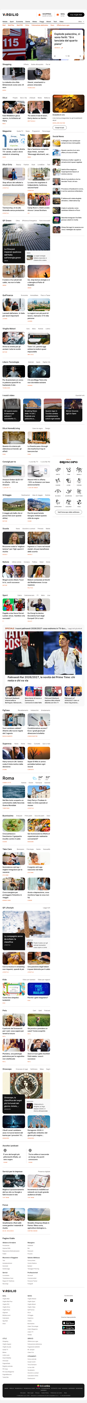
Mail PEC (20, 25)
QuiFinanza (8, 295)
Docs (52, 25)
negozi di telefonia (8, 1281)
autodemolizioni (7, 1263)
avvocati (30, 1275)
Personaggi (46, 131)
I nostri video (8, 395)
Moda (4, 90)
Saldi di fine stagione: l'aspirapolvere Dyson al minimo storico (70, 172)
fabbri (4, 1254)
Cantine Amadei (32, 1230)
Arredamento (45, 710)
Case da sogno (37, 428)
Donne (27, 21)
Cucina (5, 841)
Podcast (47, 1010)
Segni (48, 1069)
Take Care (7, 849)
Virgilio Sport (31, 1301)
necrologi (5, 1284)
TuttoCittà (5, 1377)
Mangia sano (7, 900)
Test (48, 164)
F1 (38, 595)
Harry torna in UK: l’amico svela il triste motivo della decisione (13, 764)
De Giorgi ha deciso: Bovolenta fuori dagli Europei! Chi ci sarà (36, 615)
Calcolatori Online (33, 1375)
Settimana (33, 1069)
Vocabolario (31, 1370)
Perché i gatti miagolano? (38, 998)
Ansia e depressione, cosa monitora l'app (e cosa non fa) (38, 895)
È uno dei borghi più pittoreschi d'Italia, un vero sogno (12, 1156)
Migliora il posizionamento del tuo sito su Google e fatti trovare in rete (13, 1192)
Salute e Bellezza (34, 1257)
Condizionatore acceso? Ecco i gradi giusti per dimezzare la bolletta (37, 730)
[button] (80, 56)
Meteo (34, 21)
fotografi (30, 1284)
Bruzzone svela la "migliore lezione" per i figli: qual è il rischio (13, 549)
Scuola (6, 528)
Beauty (18, 164)
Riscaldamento (23, 710)
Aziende (47, 783)
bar (29, 1248)
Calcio (56, 47)
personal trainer (32, 1281)
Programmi (36, 131)
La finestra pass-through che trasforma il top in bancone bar (38, 448)
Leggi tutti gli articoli (75, 628)
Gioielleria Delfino (59, 123)
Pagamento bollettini (34, 1347)
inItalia (30, 1321)
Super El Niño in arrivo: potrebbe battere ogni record (37, 764)
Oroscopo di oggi (22, 1069)
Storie (48, 562)
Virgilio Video (31, 1307)
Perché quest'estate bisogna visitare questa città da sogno (37, 515)
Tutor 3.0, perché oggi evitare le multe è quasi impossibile (37, 349)
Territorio (6, 808)
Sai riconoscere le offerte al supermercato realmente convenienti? (39, 836)
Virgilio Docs (6, 1310)
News (28, 131)
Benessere (20, 849)
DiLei (5, 98)
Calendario (6, 1318)
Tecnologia (31, 87)
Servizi (5, 1272)
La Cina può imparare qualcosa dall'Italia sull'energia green (12, 253)
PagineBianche (7, 1374)
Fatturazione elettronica (40, 25)
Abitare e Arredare (9, 1242)
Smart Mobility (7, 1358)
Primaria (40, 528)
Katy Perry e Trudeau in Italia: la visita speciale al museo (37, 802)
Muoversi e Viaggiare (10, 1257)
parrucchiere (31, 1260)
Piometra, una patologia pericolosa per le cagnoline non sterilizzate (13, 1056)
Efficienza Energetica (29, 220)
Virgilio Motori (9, 329)
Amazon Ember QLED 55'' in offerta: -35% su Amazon (13, 482)
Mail (4, 25)
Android (31, 362)
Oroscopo (7, 1069)
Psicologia (30, 849)
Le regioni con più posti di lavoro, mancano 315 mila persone (38, 315)
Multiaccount (6, 1315)
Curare (30, 900)
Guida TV (20, 131)
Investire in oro (59, 115)
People (15, 98)
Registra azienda (8, 1366)
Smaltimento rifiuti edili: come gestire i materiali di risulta (13, 1225)
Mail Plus (11, 25)
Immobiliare (34, 295)
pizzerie (30, 1254)
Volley (30, 621)
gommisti (5, 1266)
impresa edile (6, 1248)
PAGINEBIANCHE (45, 1388)
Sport (12, 21)
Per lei (48, 64)
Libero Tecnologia (11, 362)
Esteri (42, 562)
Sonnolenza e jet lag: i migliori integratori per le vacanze (12, 869)
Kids (5, 979)
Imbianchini (35, 710)
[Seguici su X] (71, 1300)
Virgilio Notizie (32, 1298)
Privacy (37, 1392)
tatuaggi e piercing (33, 1269)
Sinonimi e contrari (28, 528)
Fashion (26, 164)
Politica (34, 562)
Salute (38, 849)
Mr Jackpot (31, 1349)
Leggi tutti (46, 908)
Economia (19, 21)
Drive (27, 25)
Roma (8, 778)
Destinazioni (25, 495)
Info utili (31, 354)
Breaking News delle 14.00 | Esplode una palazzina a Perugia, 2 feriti (31, 416)
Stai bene (5, 875)
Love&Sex (41, 164)
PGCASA (38, 1388)
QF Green (7, 220)
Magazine (7, 131)
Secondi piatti (39, 816)
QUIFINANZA (71, 1388)
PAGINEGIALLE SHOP (29, 1388)
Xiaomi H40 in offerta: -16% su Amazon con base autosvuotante (39, 482)
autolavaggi (6, 1269)
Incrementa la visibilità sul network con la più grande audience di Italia (38, 1192)
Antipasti (19, 816)
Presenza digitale (44, 1171)
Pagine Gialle (9, 1238)
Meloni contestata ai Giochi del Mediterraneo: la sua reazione (39, 582)
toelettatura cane (8, 1278)
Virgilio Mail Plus (7, 1301)
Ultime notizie (16, 562)
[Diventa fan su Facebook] (65, 1300)
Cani (34, 1010)
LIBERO (6, 1388)
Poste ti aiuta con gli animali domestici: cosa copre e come (41, 945)
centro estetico (32, 1263)
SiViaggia (7, 495)
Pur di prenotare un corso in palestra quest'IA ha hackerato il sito (13, 382)
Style (33, 164)
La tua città (31, 1367)
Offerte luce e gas (63, 25)
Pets (5, 1010)
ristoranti (30, 1251)
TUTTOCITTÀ (54, 1388)
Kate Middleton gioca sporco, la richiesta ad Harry (11, 118)
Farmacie (39, 783)
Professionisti (33, 1272)
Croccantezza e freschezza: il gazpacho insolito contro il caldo (12, 836)
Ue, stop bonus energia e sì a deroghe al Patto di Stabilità (39, 282)
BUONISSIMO (79, 1388)
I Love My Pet (45, 462)
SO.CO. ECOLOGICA (8, 1230)
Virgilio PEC (6, 1304)
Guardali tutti (80, 395)
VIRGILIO (11, 1388)
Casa (4, 454)
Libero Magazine (33, 1329)
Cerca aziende (32, 1359)
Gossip (30, 1334)
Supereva (7, 744)
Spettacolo (31, 121)
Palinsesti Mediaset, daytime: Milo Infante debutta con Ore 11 (52, 700)
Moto (34, 329)
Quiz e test (46, 744)
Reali (4, 123)
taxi (4, 1260)
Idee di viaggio (37, 495)
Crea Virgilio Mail (76, 15)
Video (61, 21)
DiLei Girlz (7, 164)
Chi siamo (23, 1392)
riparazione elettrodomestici (11, 1251)
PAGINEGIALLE (19, 1388)
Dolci (48, 816)
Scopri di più (59, 127)
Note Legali (30, 1392)
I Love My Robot (33, 487)
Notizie (5, 21)
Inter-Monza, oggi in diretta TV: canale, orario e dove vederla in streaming (14, 151)
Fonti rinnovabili (44, 220)
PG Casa (5, 1369)
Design (47, 428)
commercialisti (32, 1278)
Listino (48, 329)
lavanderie (6, 1275)
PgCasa (6, 710)
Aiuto (4, 1323)
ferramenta (6, 1245)
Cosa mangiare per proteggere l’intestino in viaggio (12, 895)
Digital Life (46, 362)
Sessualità (46, 849)
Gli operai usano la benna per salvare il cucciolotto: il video (10, 416)
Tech (55, 21)
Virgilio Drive (6, 1307)
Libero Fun (31, 1352)
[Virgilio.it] (10, 14)
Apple (38, 362)
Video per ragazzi (44, 979)
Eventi (31, 783)
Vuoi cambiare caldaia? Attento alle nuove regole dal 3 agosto (13, 730)
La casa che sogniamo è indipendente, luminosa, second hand (37, 185)
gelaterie (30, 1245)
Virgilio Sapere (7, 1344)
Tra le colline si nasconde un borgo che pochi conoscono (38, 1156)
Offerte (26, 64)
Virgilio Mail (6, 1298)
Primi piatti (28, 816)
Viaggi (41, 21)
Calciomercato (29, 595)
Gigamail (5, 1312)
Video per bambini (29, 979)
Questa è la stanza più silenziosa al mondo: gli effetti (12, 448)
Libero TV (30, 1332)
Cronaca (27, 562)
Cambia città (7, 782)
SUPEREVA (43, 1390)
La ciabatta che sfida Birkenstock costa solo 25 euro (13, 84)
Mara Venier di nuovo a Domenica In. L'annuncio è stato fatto (33, 700)
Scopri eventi (31, 1362)
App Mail (5, 1321)
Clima (18, 220)
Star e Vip (23, 98)
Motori (48, 21)
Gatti (40, 1010)
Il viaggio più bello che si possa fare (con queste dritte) (12, 515)
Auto (28, 329)
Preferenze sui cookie (56, 1392)
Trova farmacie (32, 1364)
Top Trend (6, 1197)
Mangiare (31, 1242)
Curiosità (37, 744)
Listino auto (6, 1355)
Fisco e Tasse (45, 295)
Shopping (5, 1341)
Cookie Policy (45, 1392)
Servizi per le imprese (12, 1171)
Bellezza (47, 98)
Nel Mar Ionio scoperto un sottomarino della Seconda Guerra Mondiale (13, 802)
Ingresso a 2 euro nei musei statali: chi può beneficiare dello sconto (39, 549)
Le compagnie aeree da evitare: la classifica (13, 939)
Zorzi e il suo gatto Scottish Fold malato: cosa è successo (39, 1056)
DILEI (59, 1388)
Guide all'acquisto (37, 64)
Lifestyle (32, 98)
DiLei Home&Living (11, 428)
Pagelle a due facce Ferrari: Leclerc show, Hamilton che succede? (14, 615)
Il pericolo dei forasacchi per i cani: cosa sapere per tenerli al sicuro (13, 1031)
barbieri (30, 1266)
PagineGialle (6, 1363)
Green (6, 260)
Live (48, 595)
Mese (42, 1069)
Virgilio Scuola (7, 1347)
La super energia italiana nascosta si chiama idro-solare (40, 258)
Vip (28, 213)
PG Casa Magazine (8, 1371)
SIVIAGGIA (65, 1388)
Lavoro (5, 318)
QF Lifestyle (8, 908)
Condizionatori (32, 736)
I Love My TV (33, 462)
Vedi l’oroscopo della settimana (68, 512)
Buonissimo (8, 816)
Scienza (30, 385)
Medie (48, 528)
